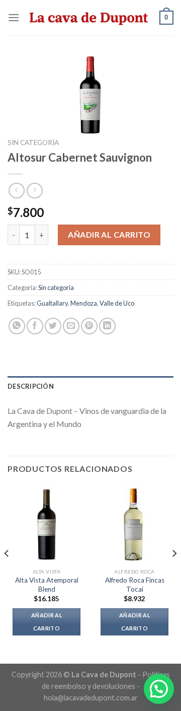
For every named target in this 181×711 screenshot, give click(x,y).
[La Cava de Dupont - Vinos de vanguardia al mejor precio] (89, 18)
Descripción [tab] (31, 386)
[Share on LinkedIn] (107, 326)
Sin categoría (33, 142)
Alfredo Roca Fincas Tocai (134, 584)
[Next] (174, 573)
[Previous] (7, 573)
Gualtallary (52, 303)
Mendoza (83, 303)
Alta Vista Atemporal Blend (46, 584)
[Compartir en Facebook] (35, 326)
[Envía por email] (71, 326)
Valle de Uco (117, 303)
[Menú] (14, 17)
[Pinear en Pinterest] (89, 326)
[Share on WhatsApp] (17, 326)
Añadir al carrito (109, 234)
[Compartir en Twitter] (53, 326)
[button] (159, 689)
